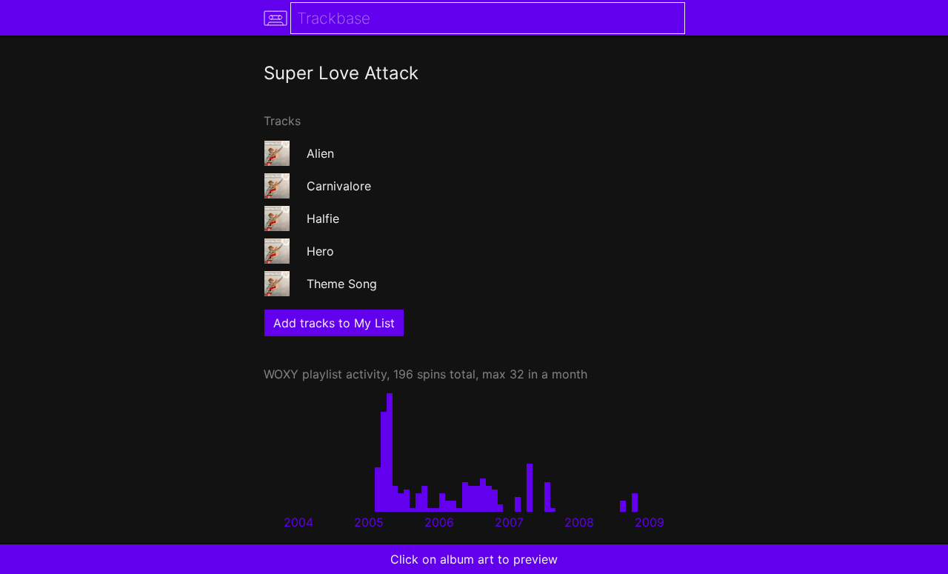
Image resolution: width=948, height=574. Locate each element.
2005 (369, 522)
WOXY (281, 374)
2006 (439, 522)
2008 (579, 522)
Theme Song (342, 283)
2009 (649, 522)
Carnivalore (339, 185)
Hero (320, 251)
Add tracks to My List (334, 323)
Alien (320, 153)
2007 (509, 522)
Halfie (323, 218)
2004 (298, 522)
